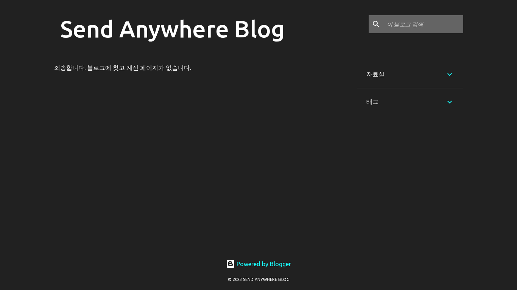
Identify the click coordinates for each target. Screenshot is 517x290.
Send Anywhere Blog (172, 28)
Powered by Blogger (263, 264)
